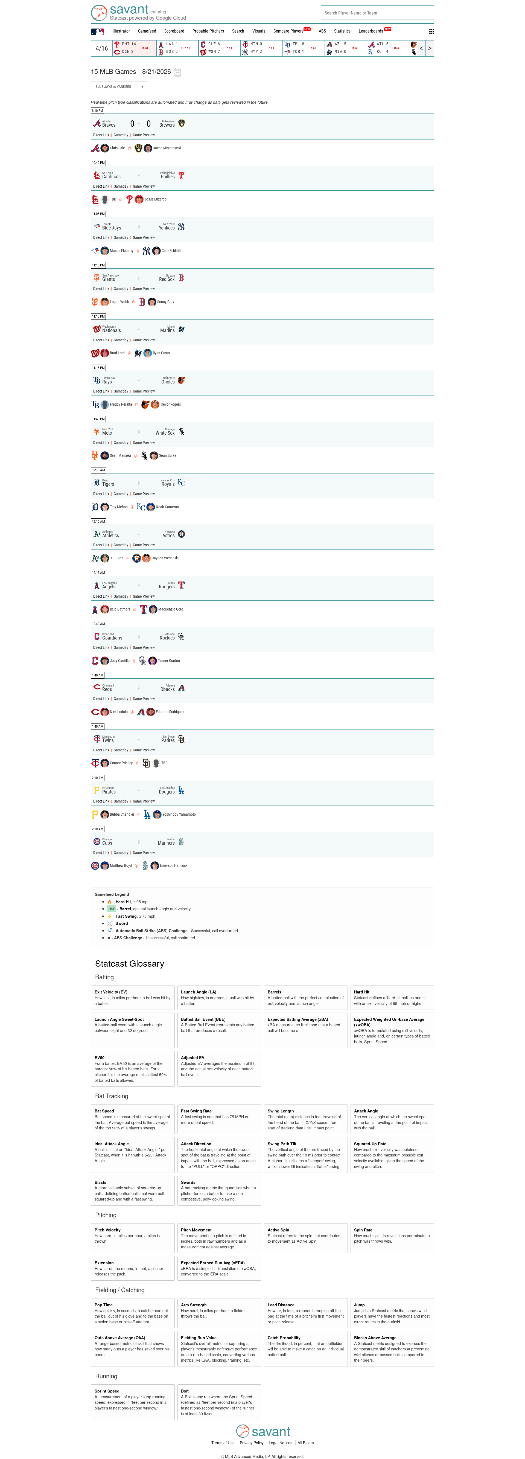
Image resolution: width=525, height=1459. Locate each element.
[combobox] (377, 12)
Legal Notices (281, 1442)
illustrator (121, 31)
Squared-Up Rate (370, 1143)
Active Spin (278, 1230)
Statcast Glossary (129, 963)
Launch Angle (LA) (198, 992)
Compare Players (288, 31)
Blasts (100, 1182)
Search (238, 31)
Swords (188, 1182)
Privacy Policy (252, 1442)
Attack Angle (366, 1111)
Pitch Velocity (108, 1230)
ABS (322, 31)
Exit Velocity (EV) (111, 992)
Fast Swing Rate (196, 1111)
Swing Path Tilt (282, 1143)
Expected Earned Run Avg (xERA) (213, 1262)
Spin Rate (363, 1230)
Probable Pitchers (208, 31)
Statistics (342, 31)
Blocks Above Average (375, 1337)
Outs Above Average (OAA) (120, 1337)
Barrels (274, 992)
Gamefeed (147, 31)
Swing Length (281, 1111)
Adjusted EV (193, 1057)
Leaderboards (374, 31)
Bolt (185, 1391)
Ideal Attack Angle (112, 1143)
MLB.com (306, 1442)
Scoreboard (174, 31)
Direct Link (101, 135)
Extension (104, 1262)
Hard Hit (123, 901)
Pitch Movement (196, 1230)
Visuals (258, 31)
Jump (359, 1304)
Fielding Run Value (199, 1337)
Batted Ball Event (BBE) (203, 1019)
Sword (122, 923)
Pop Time (104, 1304)
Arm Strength (194, 1304)
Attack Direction (196, 1143)
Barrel (125, 908)
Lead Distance (281, 1304)
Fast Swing (126, 916)
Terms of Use (223, 1442)
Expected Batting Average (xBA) (298, 1019)
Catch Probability (284, 1337)
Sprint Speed (107, 1391)
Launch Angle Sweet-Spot (119, 1019)
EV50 (99, 1057)
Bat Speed (104, 1111)
